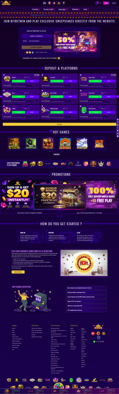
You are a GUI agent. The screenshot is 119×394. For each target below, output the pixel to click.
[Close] (83, 186)
